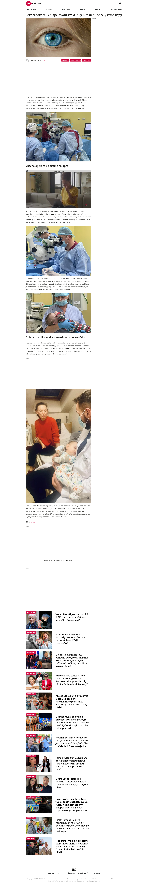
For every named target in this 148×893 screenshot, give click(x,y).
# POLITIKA (30, 839)
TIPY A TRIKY (66, 10)
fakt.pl (33, 522)
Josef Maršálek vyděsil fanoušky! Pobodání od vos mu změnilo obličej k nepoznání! (70, 639)
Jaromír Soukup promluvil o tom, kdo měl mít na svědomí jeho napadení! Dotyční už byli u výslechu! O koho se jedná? (72, 742)
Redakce (97, 873)
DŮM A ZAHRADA (116, 10)
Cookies (51, 873)
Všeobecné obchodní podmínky (78, 873)
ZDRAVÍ (82, 10)
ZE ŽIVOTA (49, 10)
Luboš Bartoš (35, 60)
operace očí (65, 60)
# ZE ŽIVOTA (31, 612)
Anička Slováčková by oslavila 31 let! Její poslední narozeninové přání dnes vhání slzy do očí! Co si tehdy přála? (72, 702)
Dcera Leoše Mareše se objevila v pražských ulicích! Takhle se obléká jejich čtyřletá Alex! (72, 783)
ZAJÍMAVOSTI (31, 10)
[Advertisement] (58, 80)
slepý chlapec (86, 60)
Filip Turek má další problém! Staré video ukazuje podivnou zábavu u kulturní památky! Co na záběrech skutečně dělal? (72, 846)
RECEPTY (98, 10)
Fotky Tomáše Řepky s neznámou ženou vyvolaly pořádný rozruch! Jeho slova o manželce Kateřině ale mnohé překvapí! (72, 826)
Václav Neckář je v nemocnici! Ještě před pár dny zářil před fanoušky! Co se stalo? (72, 617)
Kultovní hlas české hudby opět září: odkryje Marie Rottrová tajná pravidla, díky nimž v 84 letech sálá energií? (72, 680)
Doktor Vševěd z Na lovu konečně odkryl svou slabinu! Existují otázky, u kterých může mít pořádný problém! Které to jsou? (72, 660)
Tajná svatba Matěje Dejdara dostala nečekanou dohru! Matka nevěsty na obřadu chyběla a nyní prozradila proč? (71, 764)
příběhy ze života (75, 60)
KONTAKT (61, 873)
